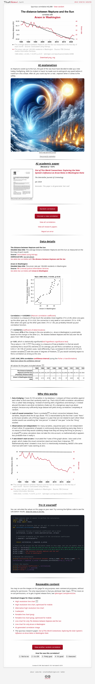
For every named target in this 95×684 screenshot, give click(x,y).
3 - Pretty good (47, 656)
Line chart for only (38, 621)
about (76, 2)
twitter (63, 672)
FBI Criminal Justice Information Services (33, 268)
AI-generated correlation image (27, 627)
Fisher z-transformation (67, 358)
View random (59, 7)
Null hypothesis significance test (55, 341)
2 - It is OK (35, 656)
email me (82, 2)
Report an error (47, 231)
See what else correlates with (38, 259)
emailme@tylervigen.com (51, 672)
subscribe (88, 2)
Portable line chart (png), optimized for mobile (33, 618)
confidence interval (41, 358)
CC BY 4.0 (47, 678)
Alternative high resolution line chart (29, 608)
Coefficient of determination (33, 330)
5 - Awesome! (71, 656)
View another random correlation (47, 647)
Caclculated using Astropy (27, 254)
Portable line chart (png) (24, 614)
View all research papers (47, 227)
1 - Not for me (24, 656)
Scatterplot (19, 611)
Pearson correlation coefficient (43, 316)
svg (53, 57)
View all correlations (47, 222)
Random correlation (47, 209)
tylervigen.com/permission (65, 593)
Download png (45, 57)
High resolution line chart (25, 601)
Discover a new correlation (47, 216)
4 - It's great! (59, 656)
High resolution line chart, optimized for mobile (33, 605)
